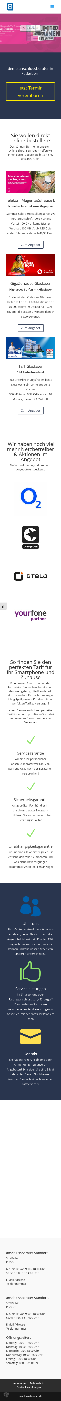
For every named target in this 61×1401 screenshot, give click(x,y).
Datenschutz (37, 1383)
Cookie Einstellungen (28, 1387)
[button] (6, 1395)
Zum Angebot (30, 34)
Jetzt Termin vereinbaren (30, 91)
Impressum (19, 1383)
